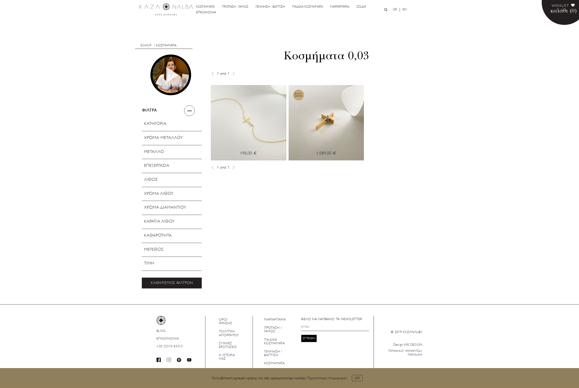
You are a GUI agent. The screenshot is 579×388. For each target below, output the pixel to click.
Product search (385, 9)
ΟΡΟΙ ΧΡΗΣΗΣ (225, 321)
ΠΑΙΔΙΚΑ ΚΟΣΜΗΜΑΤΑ (307, 7)
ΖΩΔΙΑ (361, 7)
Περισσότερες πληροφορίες (327, 378)
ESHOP (146, 45)
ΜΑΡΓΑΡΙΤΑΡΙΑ (339, 7)
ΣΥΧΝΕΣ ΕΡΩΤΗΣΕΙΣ (228, 345)
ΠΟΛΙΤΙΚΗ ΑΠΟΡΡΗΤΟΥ (229, 333)
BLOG (161, 331)
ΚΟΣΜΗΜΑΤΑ (205, 7)
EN (405, 9)
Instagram (169, 360)
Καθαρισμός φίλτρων (172, 283)
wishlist (560, 6)
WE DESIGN (407, 345)
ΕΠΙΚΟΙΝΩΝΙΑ (206, 12)
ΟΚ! (357, 378)
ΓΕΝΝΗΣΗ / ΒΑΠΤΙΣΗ (273, 353)
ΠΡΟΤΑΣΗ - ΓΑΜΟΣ (235, 7)
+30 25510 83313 (170, 346)
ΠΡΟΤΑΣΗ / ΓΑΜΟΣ (273, 329)
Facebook (159, 360)
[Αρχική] (166, 9)
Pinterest (179, 360)
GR (395, 9)
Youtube (189, 360)
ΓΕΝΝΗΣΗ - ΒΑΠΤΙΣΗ (270, 7)
